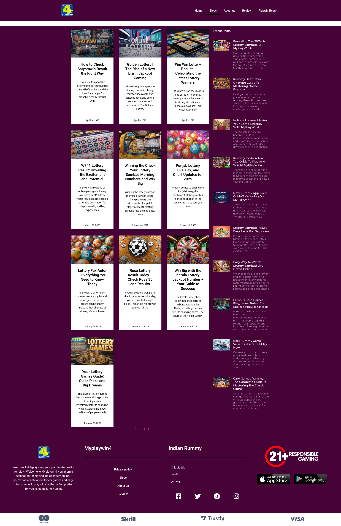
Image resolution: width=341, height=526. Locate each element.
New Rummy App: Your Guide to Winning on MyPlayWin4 (250, 196)
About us (229, 10)
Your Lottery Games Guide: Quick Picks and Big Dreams (92, 378)
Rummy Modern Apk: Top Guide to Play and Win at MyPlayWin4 (249, 161)
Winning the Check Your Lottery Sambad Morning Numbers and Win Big (140, 174)
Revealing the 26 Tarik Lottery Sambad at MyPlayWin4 (249, 45)
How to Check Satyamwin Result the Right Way (92, 68)
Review (246, 10)
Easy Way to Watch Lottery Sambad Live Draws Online (248, 265)
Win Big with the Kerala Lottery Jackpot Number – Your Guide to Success (188, 279)
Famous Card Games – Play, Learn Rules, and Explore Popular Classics (250, 303)
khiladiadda (177, 467)
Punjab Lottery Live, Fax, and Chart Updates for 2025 (188, 172)
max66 (174, 474)
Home (198, 10)
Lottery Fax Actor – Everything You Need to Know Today (92, 277)
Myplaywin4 (98, 448)
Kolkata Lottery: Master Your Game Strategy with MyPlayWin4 (250, 124)
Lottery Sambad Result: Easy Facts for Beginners (251, 229)
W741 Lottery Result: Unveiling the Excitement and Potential (92, 172)
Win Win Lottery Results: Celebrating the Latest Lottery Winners (188, 73)
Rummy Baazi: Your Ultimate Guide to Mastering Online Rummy (247, 84)
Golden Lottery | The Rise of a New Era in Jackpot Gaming (140, 71)
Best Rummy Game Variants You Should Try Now (250, 344)
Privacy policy (123, 469)
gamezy (175, 481)
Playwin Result (268, 10)
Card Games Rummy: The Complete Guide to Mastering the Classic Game (250, 384)
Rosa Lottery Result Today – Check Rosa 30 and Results (140, 277)
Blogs (213, 10)
